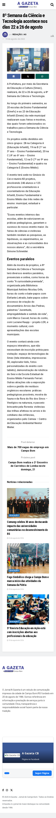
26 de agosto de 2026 (16, 538)
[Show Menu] (3, 4)
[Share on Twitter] (28, 76)
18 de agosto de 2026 (16, 589)
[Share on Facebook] (14, 76)
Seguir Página (42, 773)
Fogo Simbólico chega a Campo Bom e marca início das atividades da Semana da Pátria (28, 581)
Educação (14, 515)
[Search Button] (52, 4)
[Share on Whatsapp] (42, 76)
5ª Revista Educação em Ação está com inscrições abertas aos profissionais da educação (26, 632)
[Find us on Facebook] (3, 790)
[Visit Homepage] (27, 5)
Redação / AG (19, 34)
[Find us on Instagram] (7, 790)
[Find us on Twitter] (11, 790)
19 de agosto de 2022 (15, 39)
